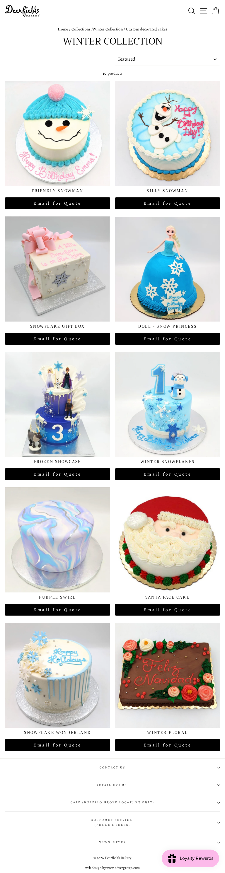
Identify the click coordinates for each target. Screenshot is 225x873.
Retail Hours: (112, 785)
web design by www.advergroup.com (112, 867)
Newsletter (112, 842)
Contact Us (113, 768)
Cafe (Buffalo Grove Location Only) (112, 802)
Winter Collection (108, 29)
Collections (81, 29)
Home (63, 29)
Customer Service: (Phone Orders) (112, 822)
